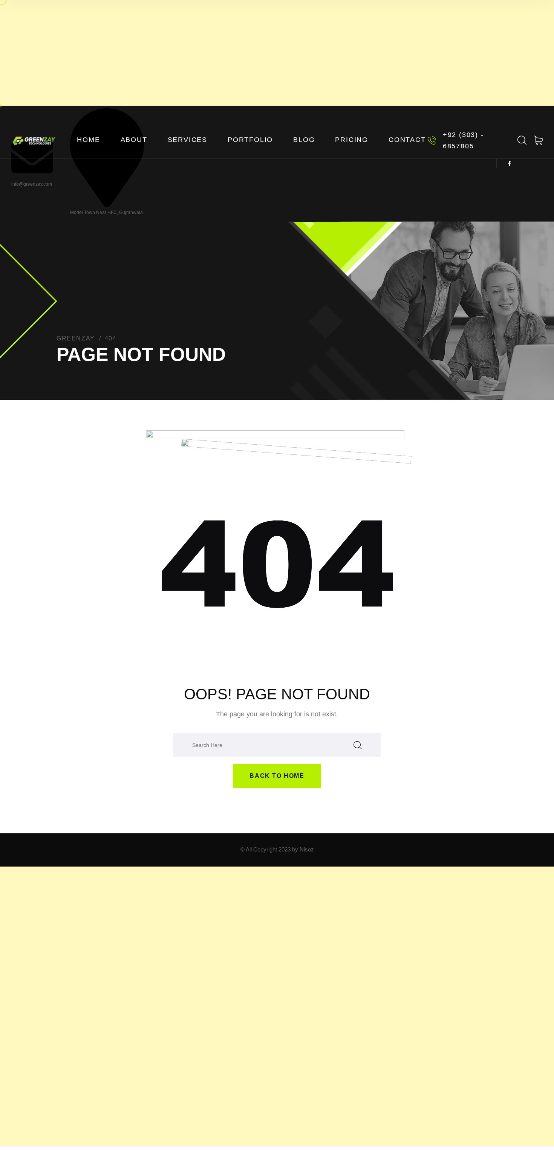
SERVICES (187, 139)
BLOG (304, 139)
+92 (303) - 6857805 (463, 140)
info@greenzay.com (31, 184)
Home (88, 139)
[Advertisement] (277, 53)
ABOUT (134, 139)
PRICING (351, 139)
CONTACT (407, 139)
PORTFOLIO (250, 139)
